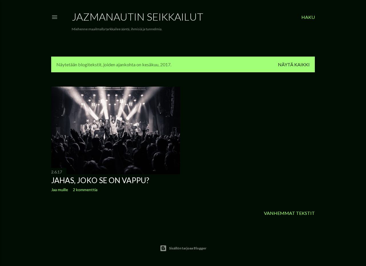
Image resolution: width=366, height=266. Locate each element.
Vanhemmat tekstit (289, 213)
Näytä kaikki (294, 64)
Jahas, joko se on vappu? (100, 180)
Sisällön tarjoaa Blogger (187, 248)
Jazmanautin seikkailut (137, 16)
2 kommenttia (85, 189)
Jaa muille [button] (59, 189)
